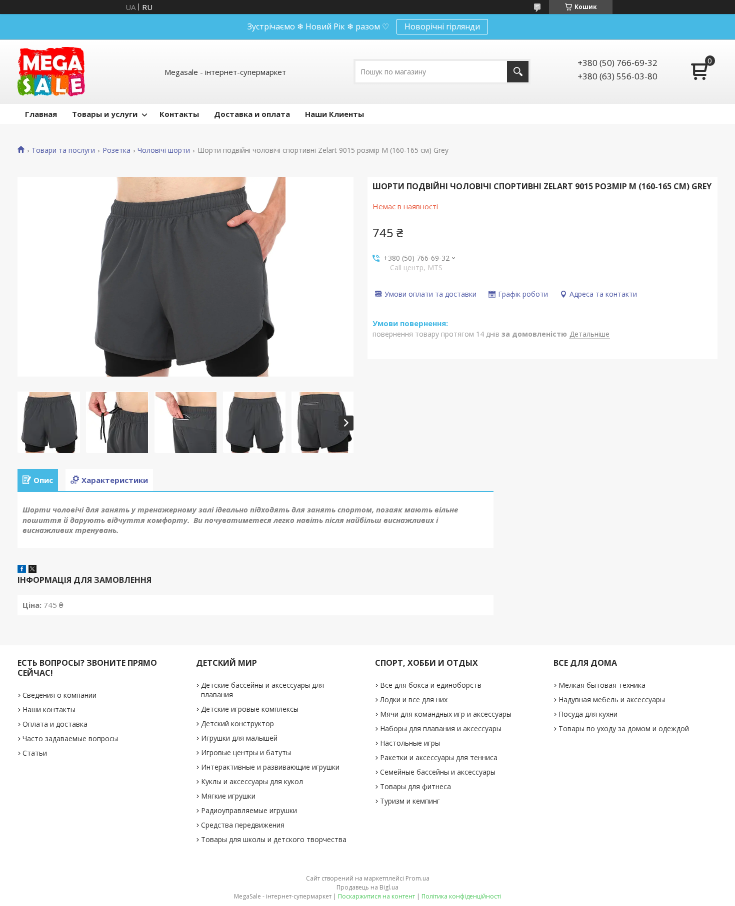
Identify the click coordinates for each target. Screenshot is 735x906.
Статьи (34, 753)
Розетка (116, 150)
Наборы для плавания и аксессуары (441, 728)
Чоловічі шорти (164, 150)
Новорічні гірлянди (442, 26)
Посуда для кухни (588, 714)
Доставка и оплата (252, 114)
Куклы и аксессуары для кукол (252, 781)
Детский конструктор (237, 723)
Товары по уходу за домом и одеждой (623, 728)
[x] (32, 570)
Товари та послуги (63, 150)
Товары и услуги (105, 114)
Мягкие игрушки (228, 796)
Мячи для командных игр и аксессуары (446, 714)
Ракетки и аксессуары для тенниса (439, 757)
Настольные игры (410, 743)
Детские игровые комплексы (249, 709)
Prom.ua (418, 878)
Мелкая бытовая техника (602, 685)
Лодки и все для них (414, 699)
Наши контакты (49, 709)
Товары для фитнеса (415, 786)
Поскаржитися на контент (376, 896)
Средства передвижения (242, 825)
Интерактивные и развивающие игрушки (270, 767)
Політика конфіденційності (461, 896)
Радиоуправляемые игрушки (249, 810)
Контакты (179, 114)
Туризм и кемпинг (410, 801)
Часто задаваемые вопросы (70, 738)
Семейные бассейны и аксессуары (438, 772)
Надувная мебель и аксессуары (611, 699)
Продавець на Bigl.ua (367, 887)
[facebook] (22, 570)
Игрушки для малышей (239, 738)
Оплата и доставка (55, 724)
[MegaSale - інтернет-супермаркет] (51, 71)
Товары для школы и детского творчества (273, 839)
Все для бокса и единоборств (431, 685)
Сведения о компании (59, 695)
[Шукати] (517, 71)
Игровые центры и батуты (246, 752)
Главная (41, 114)
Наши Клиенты (334, 114)
